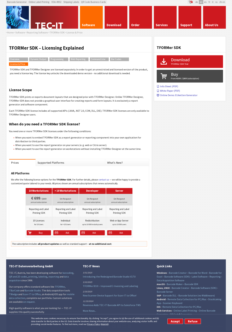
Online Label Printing (39, 1)
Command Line (98, 59)
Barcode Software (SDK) (177, 276)
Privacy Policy (93, 324)
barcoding (67, 272)
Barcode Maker (175, 284)
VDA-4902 (56, 1)
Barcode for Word (197, 272)
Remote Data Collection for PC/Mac (186, 299)
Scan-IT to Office (32, 294)
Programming (57, 59)
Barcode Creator (178, 272)
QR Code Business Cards (93, 1)
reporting (53, 276)
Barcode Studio (33, 290)
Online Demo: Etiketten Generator (178, 95)
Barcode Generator (17, 1)
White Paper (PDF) (170, 90)
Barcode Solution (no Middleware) (196, 295)
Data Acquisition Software (170, 280)
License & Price (17, 64)
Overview (14, 59)
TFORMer (60, 286)
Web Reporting (78, 59)
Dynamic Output (38, 59)
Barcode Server (165, 291)
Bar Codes (116, 59)
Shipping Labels (71, 1)
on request (29, 301)
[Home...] (54, 17)
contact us (103, 179)
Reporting (215, 276)
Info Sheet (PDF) (169, 86)
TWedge (13, 294)
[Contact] (190, 2)
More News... (89, 310)
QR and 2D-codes (18, 276)
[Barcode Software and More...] (17, 17)
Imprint (104, 324)
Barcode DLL (169, 295)
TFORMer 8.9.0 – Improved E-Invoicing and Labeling (110, 286)
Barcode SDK (191, 284)
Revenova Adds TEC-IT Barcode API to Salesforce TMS (112, 305)
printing (32, 276)
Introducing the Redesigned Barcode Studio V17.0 (109, 276)
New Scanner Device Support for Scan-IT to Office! (109, 295)
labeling (42, 276)
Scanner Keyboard (172, 303)
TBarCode (14, 290)
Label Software (200, 276)
